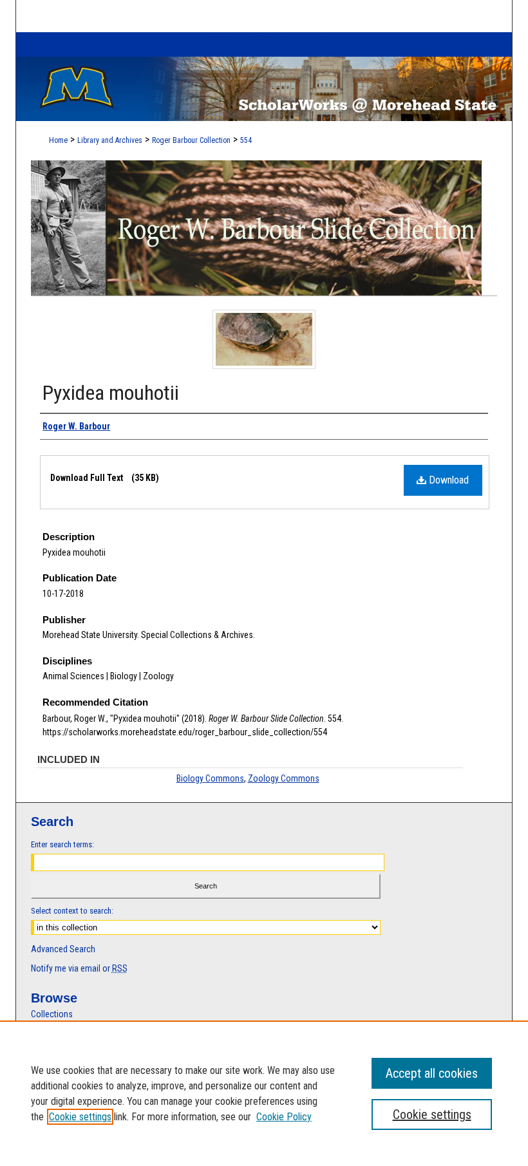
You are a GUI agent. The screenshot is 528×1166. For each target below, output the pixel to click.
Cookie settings (80, 1117)
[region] (264, 1093)
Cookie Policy (284, 1117)
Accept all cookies (432, 1073)
